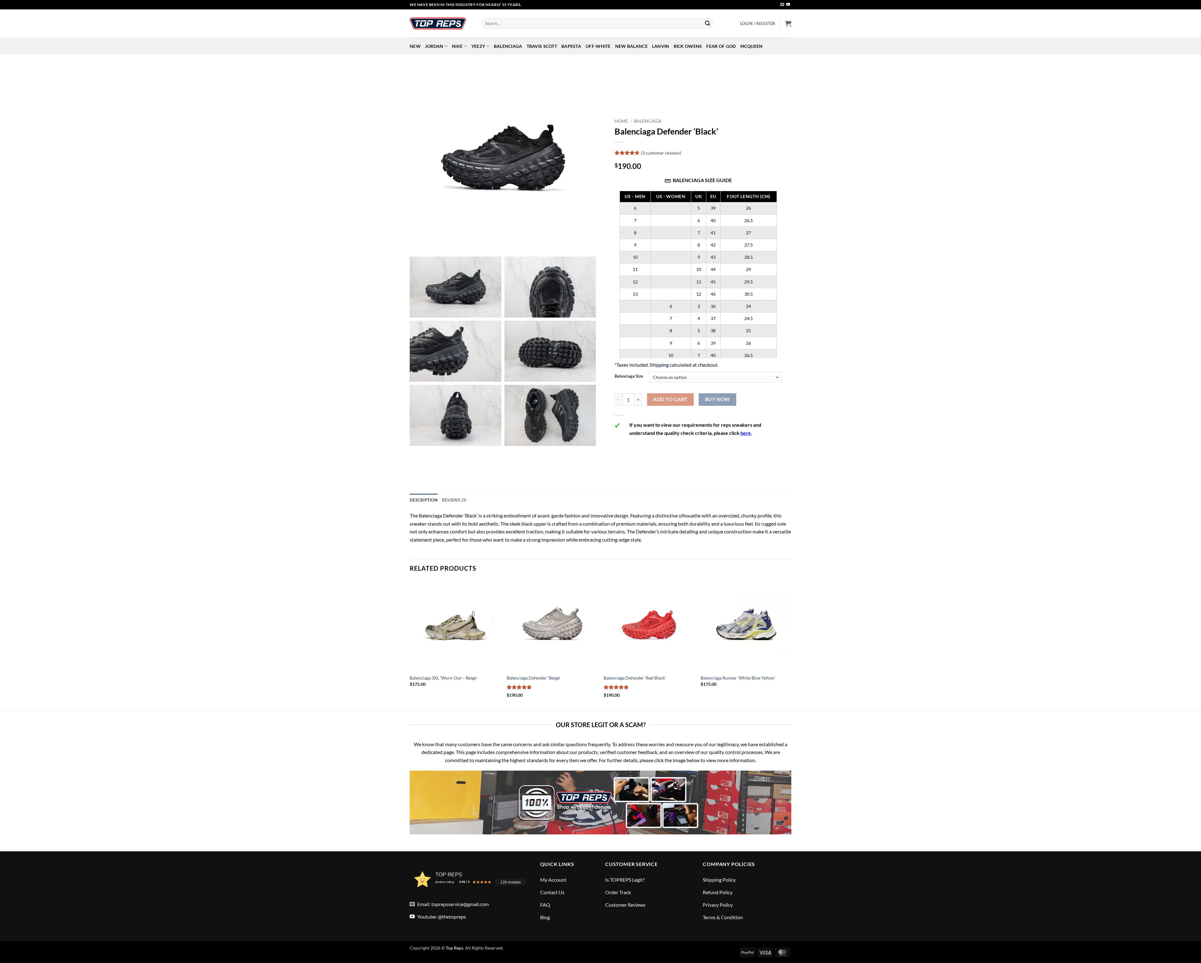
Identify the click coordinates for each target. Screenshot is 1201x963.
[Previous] (410, 644)
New (415, 46)
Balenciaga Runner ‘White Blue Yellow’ (738, 677)
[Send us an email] (782, 5)
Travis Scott (542, 46)
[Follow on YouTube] (788, 5)
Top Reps (454, 947)
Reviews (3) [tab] (454, 499)
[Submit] (707, 23)
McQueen (751, 46)
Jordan (434, 46)
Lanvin (660, 46)
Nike (457, 46)
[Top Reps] (441, 23)
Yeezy (478, 46)
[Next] (791, 644)
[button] (758, 23)
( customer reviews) (661, 152)
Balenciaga (508, 46)
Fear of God (721, 46)
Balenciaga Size (629, 376)
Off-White (598, 46)
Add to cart (670, 399)
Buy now (717, 399)
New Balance (631, 46)
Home (621, 121)
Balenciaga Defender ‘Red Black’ (635, 677)
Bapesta (571, 46)
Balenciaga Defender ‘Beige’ (533, 677)
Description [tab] (424, 499)
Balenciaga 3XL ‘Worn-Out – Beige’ (443, 677)
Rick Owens (688, 46)
